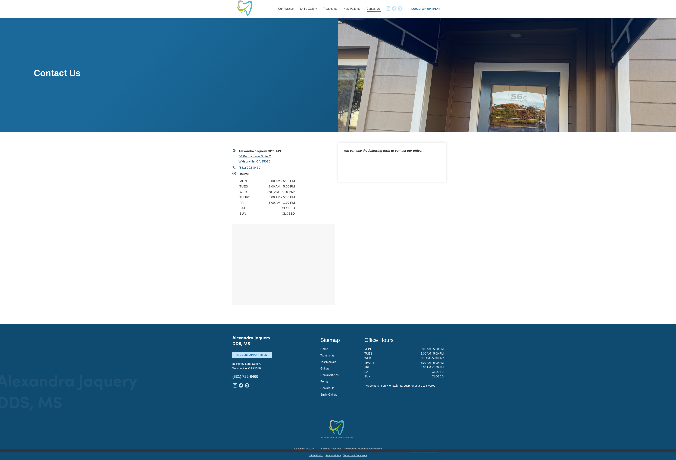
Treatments (327, 355)
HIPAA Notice (316, 455)
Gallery (324, 368)
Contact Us (327, 388)
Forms (324, 381)
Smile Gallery (328, 394)
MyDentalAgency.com (370, 448)
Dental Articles (329, 375)
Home (324, 349)
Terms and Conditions (355, 455)
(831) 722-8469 (249, 167)
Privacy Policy (333, 455)
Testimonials (328, 362)
